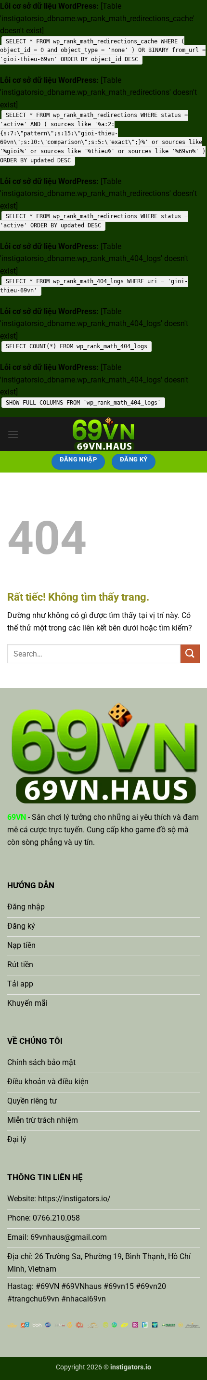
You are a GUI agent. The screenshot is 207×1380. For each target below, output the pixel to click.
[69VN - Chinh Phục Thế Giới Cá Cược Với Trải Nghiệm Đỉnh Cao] (103, 434)
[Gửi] (190, 653)
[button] (13, 434)
